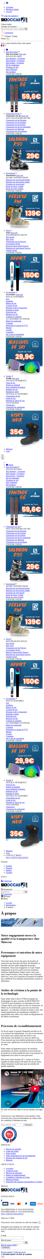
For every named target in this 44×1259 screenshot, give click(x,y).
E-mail (3, 1235)
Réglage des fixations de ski (16, 1158)
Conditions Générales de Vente (18, 1177)
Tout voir (22, 54)
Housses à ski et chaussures (16, 308)
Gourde (9, 330)
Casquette (9, 332)
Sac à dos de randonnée (15, 334)
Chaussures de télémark (15, 129)
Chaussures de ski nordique (16, 131)
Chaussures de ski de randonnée (18, 127)
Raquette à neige (12, 310)
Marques (9, 1160)
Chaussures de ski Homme (16, 120)
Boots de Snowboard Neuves (17, 246)
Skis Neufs (10, 237)
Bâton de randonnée (13, 321)
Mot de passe (6, 1240)
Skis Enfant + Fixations (15, 63)
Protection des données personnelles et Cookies (24, 1182)
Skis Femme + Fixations (15, 61)
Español (9, 873)
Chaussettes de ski (13, 396)
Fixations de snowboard (15, 184)
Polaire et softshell (13, 385)
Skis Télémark (11, 70)
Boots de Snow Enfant (14, 189)
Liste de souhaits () (10, 16)
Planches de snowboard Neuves (18, 248)
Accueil (9, 12)
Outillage (9, 301)
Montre (8, 328)
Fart (7, 299)
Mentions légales (12, 9)
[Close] (2, 458)
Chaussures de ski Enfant (15, 125)
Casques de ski (11, 306)
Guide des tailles (12, 1151)
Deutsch (9, 868)
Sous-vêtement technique (15, 387)
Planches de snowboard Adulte (18, 182)
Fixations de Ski (12, 67)
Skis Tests (10, 239)
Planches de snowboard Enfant (18, 180)
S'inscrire (28, 1125)
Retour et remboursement (15, 1175)
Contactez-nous (12, 1171)
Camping (9, 323)
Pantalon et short (12, 392)
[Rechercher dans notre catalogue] (26, 29)
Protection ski (11, 312)
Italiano (9, 870)
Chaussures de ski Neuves (16, 242)
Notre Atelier (11, 1153)
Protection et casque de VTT (17, 325)
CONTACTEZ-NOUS (19, 858)
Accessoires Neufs (13, 244)
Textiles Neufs (11, 250)
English (9, 866)
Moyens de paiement (14, 1173)
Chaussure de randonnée (15, 407)
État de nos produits (13, 1149)
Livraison (9, 7)
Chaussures (10, 405)
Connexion (7, 881)
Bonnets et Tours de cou (15, 401)
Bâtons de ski (11, 303)
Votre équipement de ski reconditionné (20, 1156)
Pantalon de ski (12, 389)
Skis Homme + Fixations (15, 58)
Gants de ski (10, 398)
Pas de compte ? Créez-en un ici (13, 1252)
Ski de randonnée (12, 65)
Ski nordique (11, 72)
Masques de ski (12, 314)
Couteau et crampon (13, 317)
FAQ (8, 858)
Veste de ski (10, 383)
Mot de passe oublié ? (9, 1245)
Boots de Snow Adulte (14, 186)
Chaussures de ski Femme (16, 122)
